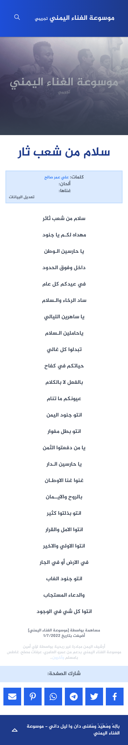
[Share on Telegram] (74, 696)
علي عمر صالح (56, 177)
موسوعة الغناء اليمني (74, 18)
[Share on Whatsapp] (53, 696)
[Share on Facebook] (115, 696)
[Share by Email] (12, 696)
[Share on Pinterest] (33, 696)
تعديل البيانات (21, 197)
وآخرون (58, 657)
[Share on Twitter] (94, 696)
